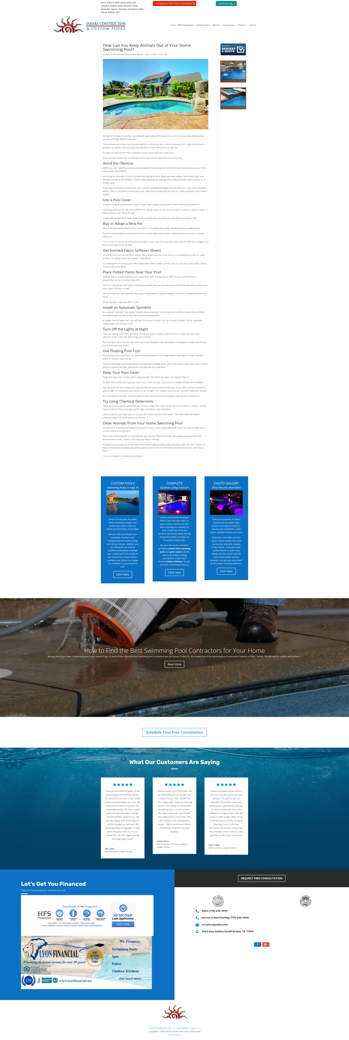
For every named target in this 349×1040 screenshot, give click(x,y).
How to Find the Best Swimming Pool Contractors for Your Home (174, 650)
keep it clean (147, 382)
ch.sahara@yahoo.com (215, 924)
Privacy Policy (175, 1034)
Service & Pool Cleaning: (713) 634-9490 (225, 917)
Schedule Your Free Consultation (174, 732)
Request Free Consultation (261, 878)
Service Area (228, 25)
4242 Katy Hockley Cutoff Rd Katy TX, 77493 (228, 931)
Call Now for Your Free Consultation (174, 3)
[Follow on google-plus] (265, 944)
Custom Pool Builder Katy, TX (161, 1028)
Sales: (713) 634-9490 (215, 910)
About (216, 25)
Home (173, 25)
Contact (252, 25)
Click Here (122, 574)
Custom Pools (202, 25)
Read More (174, 664)
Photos (241, 25)
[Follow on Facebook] (257, 944)
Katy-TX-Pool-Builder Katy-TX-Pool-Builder (125, 54)
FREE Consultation (186, 25)
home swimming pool (176, 136)
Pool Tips (163, 54)
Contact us (108, 456)
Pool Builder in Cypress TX (189, 1028)
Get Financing (226, 3)
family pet (112, 241)
